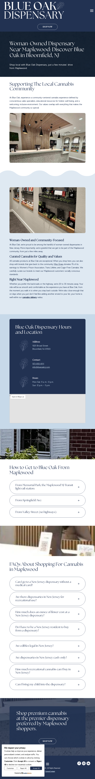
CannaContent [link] (50, 771)
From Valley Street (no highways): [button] (36, 512)
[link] (34, 10)
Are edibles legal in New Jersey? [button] (34, 645)
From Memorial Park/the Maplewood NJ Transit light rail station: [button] (44, 487)
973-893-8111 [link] (38, 364)
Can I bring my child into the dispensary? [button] (40, 684)
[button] (91, 10)
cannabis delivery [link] (29, 297)
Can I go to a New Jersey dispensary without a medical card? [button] (43, 584)
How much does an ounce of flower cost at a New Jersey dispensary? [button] (42, 614)
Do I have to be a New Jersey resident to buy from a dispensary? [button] (42, 629)
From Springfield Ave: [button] (28, 500)
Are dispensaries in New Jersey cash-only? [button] (41, 657)
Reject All (23, 768)
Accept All (36, 768)
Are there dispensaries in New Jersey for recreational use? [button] (39, 599)
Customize (10, 768)
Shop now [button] (47, 741)
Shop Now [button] (47, 27)
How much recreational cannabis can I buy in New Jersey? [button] (43, 671)
